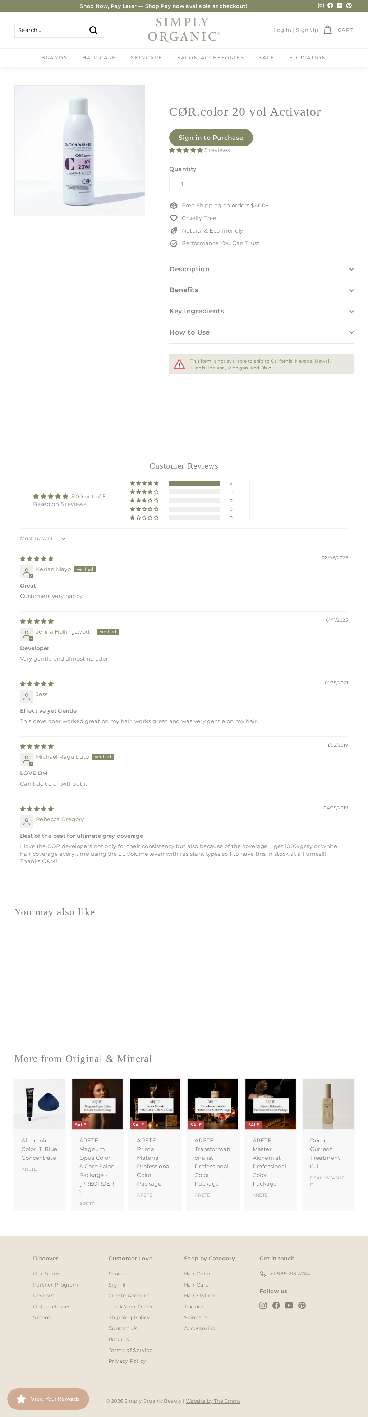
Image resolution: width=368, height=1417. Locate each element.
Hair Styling (199, 1295)
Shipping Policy (129, 1317)
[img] (37, 558)
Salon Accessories (210, 57)
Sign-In (118, 1285)
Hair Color (197, 1273)
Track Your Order (131, 1306)
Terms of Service (130, 1350)
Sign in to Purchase (211, 137)
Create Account (129, 1295)
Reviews (44, 1295)
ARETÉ (29, 1169)
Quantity (182, 169)
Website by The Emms (213, 1401)
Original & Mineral (108, 1058)
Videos (42, 1317)
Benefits (183, 290)
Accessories (199, 1328)
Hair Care (99, 57)
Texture (193, 1306)
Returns (119, 1339)
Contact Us (123, 1328)
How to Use (189, 332)
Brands (54, 57)
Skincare (147, 57)
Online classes (51, 1306)
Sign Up (307, 30)
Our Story (46, 1273)
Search (117, 1273)
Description (189, 269)
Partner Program (55, 1285)
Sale (267, 57)
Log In (282, 30)
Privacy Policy (127, 1361)
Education (308, 57)
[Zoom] (80, 151)
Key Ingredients (196, 311)
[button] (186, 150)
